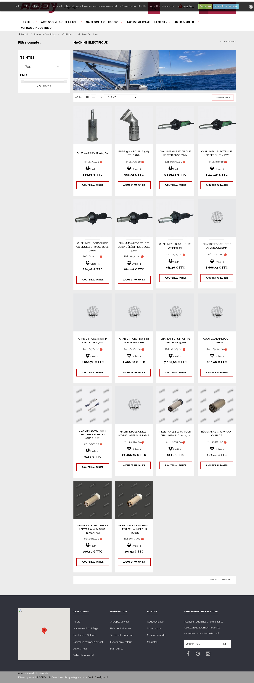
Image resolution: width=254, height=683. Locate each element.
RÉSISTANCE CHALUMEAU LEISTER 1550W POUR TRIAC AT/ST (92, 529)
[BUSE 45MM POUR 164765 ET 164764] (134, 124)
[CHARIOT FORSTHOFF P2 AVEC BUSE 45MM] (175, 312)
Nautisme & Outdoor (84, 635)
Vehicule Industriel (83, 655)
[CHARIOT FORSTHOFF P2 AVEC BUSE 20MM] (134, 312)
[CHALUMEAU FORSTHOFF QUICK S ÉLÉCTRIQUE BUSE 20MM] (92, 217)
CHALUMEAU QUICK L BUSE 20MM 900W (175, 246)
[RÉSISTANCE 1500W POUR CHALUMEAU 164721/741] (175, 405)
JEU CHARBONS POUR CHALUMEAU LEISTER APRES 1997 (92, 434)
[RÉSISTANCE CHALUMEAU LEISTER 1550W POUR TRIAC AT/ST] (92, 499)
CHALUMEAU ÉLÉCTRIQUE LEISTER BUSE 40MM (216, 153)
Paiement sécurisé (120, 628)
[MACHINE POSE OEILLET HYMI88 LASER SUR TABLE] (134, 405)
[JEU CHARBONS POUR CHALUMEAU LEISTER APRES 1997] (92, 405)
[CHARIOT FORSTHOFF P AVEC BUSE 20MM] (217, 217)
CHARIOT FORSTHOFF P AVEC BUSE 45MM (92, 340)
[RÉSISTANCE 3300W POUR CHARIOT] (217, 405)
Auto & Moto (80, 648)
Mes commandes (156, 635)
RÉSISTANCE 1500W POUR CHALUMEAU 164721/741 (175, 433)
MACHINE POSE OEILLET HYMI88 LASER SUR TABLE (133, 433)
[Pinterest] (198, 654)
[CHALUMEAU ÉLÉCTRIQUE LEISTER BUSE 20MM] (175, 124)
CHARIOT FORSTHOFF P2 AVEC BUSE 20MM (134, 340)
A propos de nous (119, 621)
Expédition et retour (121, 642)
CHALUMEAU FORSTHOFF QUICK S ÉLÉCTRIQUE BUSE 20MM (92, 247)
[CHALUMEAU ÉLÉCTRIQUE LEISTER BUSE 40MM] (217, 124)
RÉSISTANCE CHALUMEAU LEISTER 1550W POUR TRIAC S (133, 529)
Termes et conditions (121, 635)
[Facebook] (188, 654)
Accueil (24, 34)
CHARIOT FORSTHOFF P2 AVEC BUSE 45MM (175, 340)
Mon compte (154, 628)
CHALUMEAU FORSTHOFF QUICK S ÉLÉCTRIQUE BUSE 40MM (134, 247)
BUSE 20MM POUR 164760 (92, 153)
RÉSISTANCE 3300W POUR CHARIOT (216, 433)
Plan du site (116, 648)
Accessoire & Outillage (85, 628)
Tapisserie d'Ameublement (88, 642)
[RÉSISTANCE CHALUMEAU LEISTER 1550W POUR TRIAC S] (134, 499)
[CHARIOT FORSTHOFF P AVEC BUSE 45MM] (92, 312)
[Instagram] (208, 654)
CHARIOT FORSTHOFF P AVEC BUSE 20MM (217, 246)
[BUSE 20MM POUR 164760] (92, 124)
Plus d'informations (225, 6)
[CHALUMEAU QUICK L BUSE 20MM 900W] (175, 217)
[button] (44, 631)
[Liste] (93, 97)
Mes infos (152, 642)
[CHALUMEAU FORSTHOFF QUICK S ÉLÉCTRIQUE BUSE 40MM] (134, 217)
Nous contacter (155, 621)
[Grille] (87, 97)
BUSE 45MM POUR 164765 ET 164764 (133, 153)
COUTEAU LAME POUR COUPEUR (216, 340)
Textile (76, 621)
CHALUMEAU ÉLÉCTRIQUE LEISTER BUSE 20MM (175, 153)
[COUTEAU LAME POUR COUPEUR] (217, 312)
